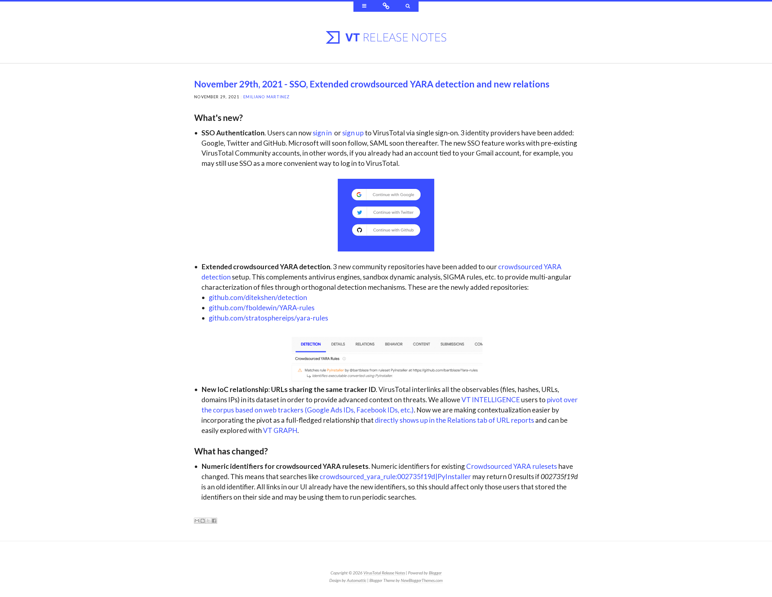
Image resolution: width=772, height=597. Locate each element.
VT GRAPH (280, 430)
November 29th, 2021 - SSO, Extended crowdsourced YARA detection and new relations (371, 83)
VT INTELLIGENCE (490, 399)
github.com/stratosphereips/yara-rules (268, 318)
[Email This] (197, 521)
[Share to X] (208, 521)
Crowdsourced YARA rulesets (511, 466)
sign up (353, 132)
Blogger (435, 572)
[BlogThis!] (203, 521)
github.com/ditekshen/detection (258, 297)
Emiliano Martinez (266, 96)
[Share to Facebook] (214, 521)
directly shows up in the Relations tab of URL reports (454, 420)
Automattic (356, 580)
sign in (322, 132)
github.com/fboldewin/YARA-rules (262, 307)
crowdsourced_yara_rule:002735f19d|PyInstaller (395, 476)
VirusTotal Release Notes (384, 572)
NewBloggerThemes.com (422, 580)
